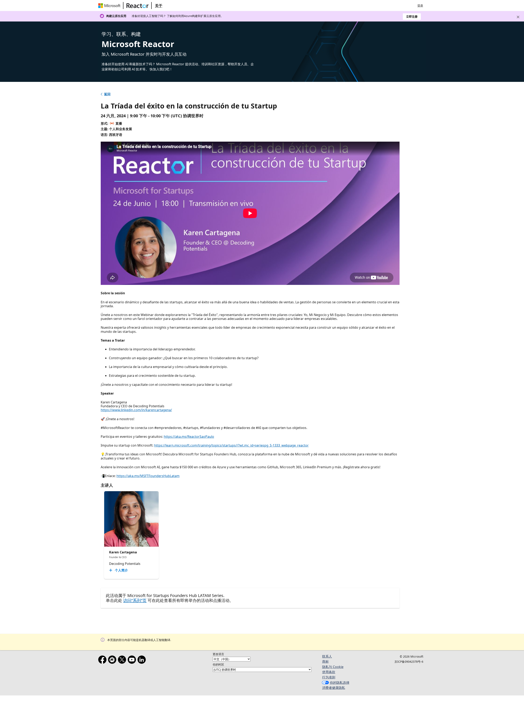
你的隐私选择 (339, 682)
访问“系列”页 (135, 600)
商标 (325, 661)
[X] (123, 660)
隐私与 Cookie (332, 667)
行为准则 (328, 677)
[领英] (142, 660)
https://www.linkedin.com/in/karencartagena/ (136, 410)
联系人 (327, 656)
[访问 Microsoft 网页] (110, 5)
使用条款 (328, 672)
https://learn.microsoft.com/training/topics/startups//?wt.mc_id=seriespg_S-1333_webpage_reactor (231, 445)
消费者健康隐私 (333, 687)
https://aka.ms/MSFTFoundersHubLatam (148, 476)
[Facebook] (103, 660)
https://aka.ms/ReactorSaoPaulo (189, 436)
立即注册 (412, 16)
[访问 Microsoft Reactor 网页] (137, 5)
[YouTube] (133, 660)
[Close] (518, 17)
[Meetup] (113, 660)
